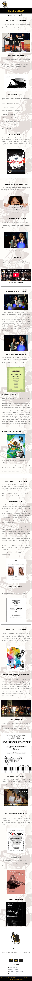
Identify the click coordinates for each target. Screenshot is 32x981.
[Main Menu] (28, 4)
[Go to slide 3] (15, 250)
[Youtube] (16, 960)
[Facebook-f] (11, 960)
